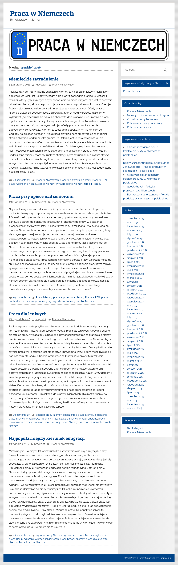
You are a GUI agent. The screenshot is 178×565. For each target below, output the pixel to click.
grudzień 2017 (135, 289)
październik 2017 (137, 293)
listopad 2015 (135, 376)
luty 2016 (132, 364)
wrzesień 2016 (135, 337)
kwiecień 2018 (135, 273)
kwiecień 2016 (135, 356)
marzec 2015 (134, 408)
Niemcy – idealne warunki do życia (148, 115)
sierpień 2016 (135, 341)
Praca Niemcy (44, 297)
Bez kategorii (135, 428)
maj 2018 (132, 270)
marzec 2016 (134, 360)
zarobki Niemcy (92, 183)
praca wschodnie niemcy (23, 183)
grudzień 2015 (135, 372)
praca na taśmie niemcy (46, 422)
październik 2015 (137, 380)
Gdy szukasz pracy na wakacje (145, 123)
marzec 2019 (134, 230)
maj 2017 (132, 305)
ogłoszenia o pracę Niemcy (78, 414)
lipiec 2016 (133, 345)
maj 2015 (132, 400)
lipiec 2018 (133, 262)
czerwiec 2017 (135, 301)
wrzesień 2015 (135, 384)
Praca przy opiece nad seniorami (41, 196)
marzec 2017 (134, 313)
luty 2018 (132, 281)
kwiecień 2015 (135, 404)
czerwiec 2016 (135, 348)
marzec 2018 (134, 277)
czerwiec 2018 (135, 266)
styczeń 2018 (135, 285)
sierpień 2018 (135, 258)
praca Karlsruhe (88, 418)
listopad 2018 (135, 246)
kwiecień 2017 (135, 309)
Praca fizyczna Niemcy (65, 418)
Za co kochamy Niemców (142, 119)
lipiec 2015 (133, 392)
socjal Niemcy (46, 183)
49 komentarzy (21, 180)
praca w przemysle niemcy (75, 180)
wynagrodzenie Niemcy (69, 183)
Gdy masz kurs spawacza (142, 127)
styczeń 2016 (135, 368)
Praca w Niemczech (42, 13)
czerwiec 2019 (135, 218)
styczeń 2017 (134, 321)
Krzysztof (41, 84)
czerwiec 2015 (135, 396)
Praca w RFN (99, 180)
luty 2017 (132, 317)
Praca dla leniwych (28, 313)
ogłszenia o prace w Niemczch (41, 539)
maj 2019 (132, 222)
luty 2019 (132, 234)
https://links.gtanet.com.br (143, 174)
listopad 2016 (135, 329)
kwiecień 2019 (135, 226)
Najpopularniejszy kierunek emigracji (47, 438)
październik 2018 (137, 250)
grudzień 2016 (135, 325)
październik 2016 (137, 333)
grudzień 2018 (135, 242)
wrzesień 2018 (135, 254)
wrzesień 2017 (135, 297)
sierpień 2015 (135, 388)
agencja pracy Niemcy (49, 414)
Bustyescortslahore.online (142, 194)
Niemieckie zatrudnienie (34, 79)
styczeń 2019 (135, 238)
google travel (135, 186)
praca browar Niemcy (38, 418)
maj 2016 (132, 352)
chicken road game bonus (142, 147)
